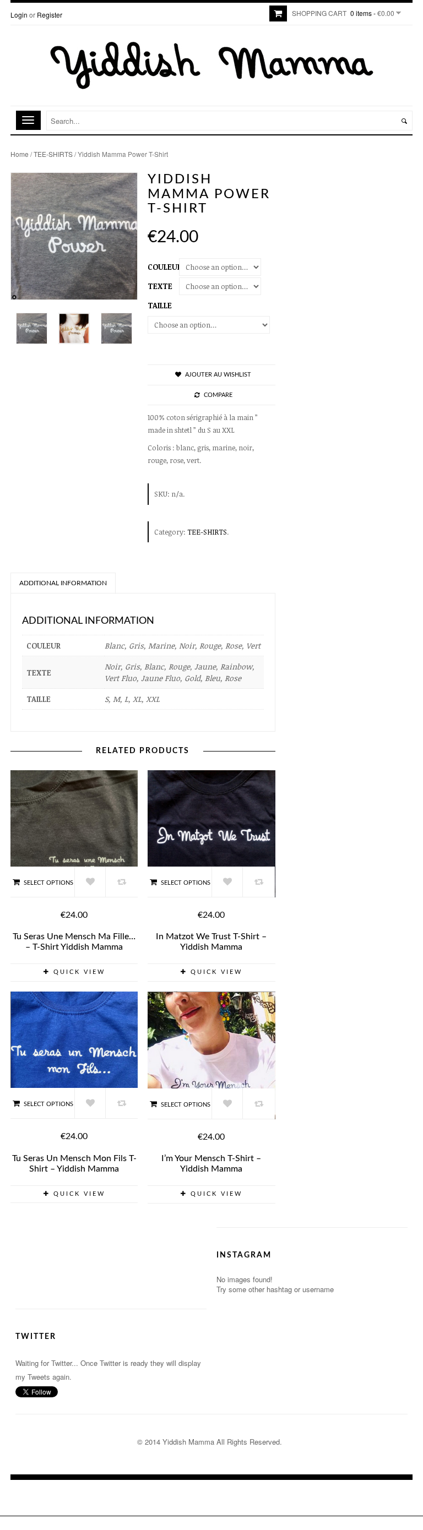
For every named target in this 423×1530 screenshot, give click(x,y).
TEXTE (160, 286)
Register (49, 14)
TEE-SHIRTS (53, 154)
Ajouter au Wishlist (218, 375)
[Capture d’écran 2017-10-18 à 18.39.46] (74, 328)
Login (19, 14)
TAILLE (160, 305)
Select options (48, 883)
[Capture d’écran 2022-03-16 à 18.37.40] (31, 328)
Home (19, 154)
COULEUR (165, 267)
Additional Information (63, 583)
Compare (218, 395)
